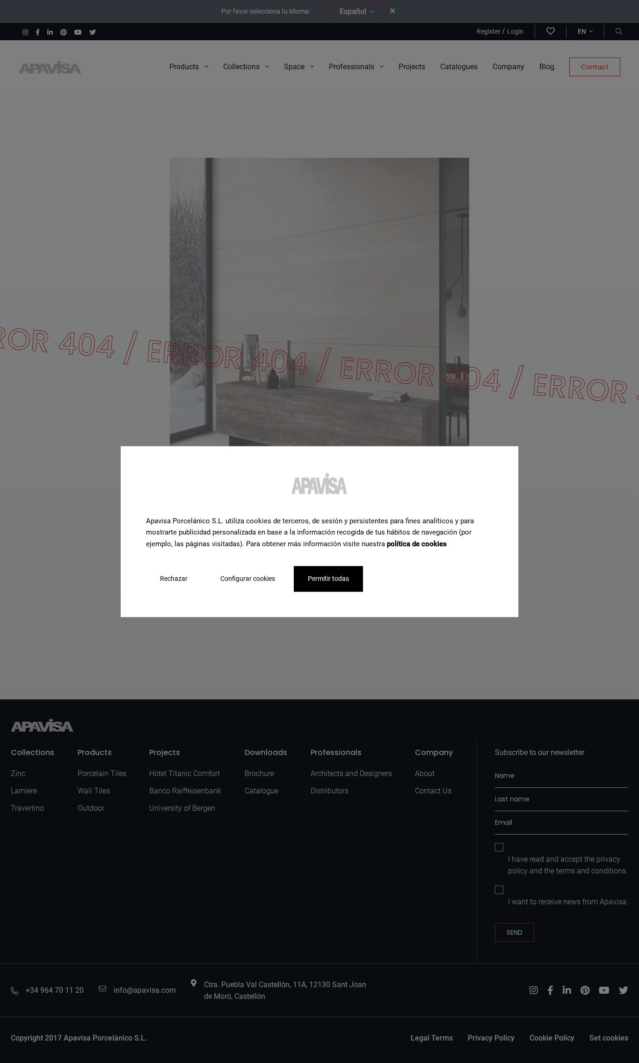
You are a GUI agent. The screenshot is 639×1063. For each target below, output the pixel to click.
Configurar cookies (247, 578)
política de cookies (417, 544)
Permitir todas (328, 578)
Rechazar (174, 578)
